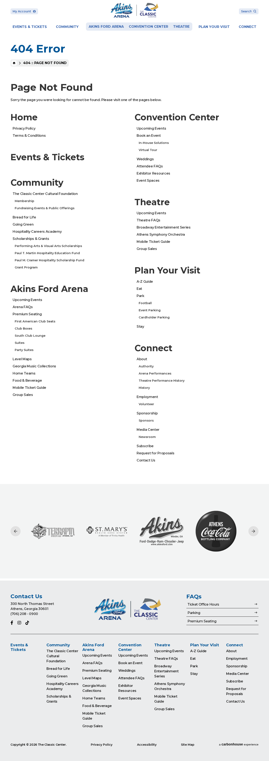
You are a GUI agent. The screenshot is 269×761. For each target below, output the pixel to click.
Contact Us (146, 460)
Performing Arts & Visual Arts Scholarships (48, 246)
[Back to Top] (261, 747)
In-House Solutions (154, 143)
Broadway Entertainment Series (164, 227)
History (144, 388)
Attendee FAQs (150, 166)
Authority (146, 366)
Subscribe (145, 446)
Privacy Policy (24, 128)
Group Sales (23, 395)
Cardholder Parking (154, 317)
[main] (134, 290)
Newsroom (147, 437)
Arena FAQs (23, 307)
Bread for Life (24, 217)
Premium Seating (27, 314)
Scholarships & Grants (31, 239)
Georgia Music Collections (34, 366)
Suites (19, 343)
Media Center (148, 430)
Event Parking (150, 310)
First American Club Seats (35, 321)
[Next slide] (253, 531)
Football (145, 303)
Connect (247, 27)
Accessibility (147, 745)
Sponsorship (147, 413)
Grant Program (26, 267)
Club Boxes (23, 328)
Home (14, 63)
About (142, 359)
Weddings (145, 159)
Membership (24, 201)
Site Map (187, 745)
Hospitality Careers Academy (37, 232)
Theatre (181, 27)
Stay (140, 327)
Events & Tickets (30, 27)
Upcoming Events (27, 300)
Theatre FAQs (148, 220)
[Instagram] (19, 623)
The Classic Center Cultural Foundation (45, 194)
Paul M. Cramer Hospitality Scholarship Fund (49, 260)
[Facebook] (12, 623)
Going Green (23, 224)
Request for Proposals (155, 453)
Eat (139, 289)
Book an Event (149, 136)
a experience (238, 744)
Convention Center (148, 27)
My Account (22, 11)
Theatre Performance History (162, 380)
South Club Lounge (30, 336)
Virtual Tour (148, 150)
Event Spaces (148, 181)
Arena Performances (155, 373)
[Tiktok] (27, 623)
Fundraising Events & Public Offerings (44, 208)
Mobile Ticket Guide (29, 388)
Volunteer (146, 404)
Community (67, 27)
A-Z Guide (145, 282)
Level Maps (22, 359)
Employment (147, 397)
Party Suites (24, 350)
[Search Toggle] (248, 12)
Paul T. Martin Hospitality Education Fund (47, 253)
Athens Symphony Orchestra (161, 235)
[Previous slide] (16, 531)
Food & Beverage (27, 380)
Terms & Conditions (29, 136)
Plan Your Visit (214, 27)
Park (140, 296)
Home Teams (24, 373)
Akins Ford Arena (106, 27)
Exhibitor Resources (153, 173)
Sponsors (146, 420)
